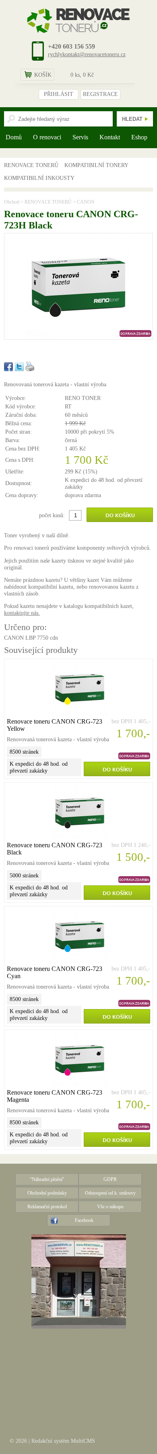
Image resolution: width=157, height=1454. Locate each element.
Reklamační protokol (47, 1206)
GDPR (110, 1179)
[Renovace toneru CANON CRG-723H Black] (78, 335)
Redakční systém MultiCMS (63, 1441)
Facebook (84, 1220)
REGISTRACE (100, 94)
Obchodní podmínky (47, 1193)
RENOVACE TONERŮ (31, 165)
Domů (14, 137)
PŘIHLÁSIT (58, 94)
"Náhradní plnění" (47, 1179)
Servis (80, 137)
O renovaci (47, 137)
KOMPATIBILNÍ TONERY (96, 165)
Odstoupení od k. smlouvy (110, 1193)
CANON (86, 202)
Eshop (139, 137)
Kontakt (109, 137)
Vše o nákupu (110, 1206)
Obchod (11, 202)
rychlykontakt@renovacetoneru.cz (87, 54)
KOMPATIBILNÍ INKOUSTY (39, 178)
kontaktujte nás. (22, 613)
